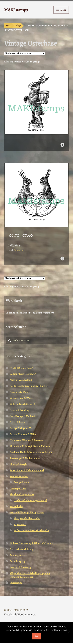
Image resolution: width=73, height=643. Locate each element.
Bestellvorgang (17, 561)
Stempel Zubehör (19, 476)
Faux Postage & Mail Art (22, 416)
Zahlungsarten (17, 555)
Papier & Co (20, 524)
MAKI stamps (16, 10)
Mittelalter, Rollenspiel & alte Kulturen (30, 446)
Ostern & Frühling (19, 410)
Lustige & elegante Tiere (22, 428)
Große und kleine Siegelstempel (30, 500)
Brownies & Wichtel (20, 392)
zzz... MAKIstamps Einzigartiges (27, 512)
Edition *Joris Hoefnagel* (23, 374)
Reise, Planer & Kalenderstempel (27, 470)
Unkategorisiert (18, 488)
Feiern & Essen (17, 422)
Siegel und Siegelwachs (22, 494)
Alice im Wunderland (21, 380)
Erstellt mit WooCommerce (19, 614)
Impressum (16, 582)
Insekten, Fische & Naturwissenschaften (31, 452)
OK (36, 636)
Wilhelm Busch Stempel (22, 404)
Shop (17, 25)
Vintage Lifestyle (18, 464)
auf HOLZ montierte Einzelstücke (31, 530)
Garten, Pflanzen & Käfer (23, 434)
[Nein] (68, 632)
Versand (19, 250)
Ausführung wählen (62, 258)
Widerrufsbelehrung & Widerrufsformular (32, 543)
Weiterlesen (62, 145)
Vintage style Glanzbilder (27, 518)
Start (8, 25)
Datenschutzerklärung (21, 549)
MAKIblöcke (16, 506)
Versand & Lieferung (20, 567)
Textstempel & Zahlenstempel (25, 458)
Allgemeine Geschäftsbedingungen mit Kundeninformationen (30, 575)
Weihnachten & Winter (22, 398)
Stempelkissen (21, 482)
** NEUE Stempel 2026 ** (23, 368)
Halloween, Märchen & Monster (26, 440)
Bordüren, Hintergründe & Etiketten (29, 386)
